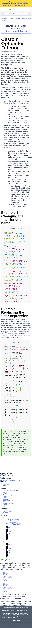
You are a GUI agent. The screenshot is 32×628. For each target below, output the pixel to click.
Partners (5, 502)
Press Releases (7, 576)
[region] (16, 617)
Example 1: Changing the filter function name (12, 218)
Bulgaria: (13, 523)
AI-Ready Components (14, 480)
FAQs (4, 506)
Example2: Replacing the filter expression (14, 312)
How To (12, 18)
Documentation (7, 493)
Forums (5, 496)
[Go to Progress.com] (5, 560)
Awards (5, 575)
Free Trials (6, 484)
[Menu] (3, 13)
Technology (6, 573)
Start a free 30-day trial (16, 31)
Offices (5, 580)
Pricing (5, 485)
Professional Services (9, 500)
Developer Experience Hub (10, 490)
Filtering (17, 18)
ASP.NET (12, 228)
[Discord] (7, 539)
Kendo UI (2, 477)
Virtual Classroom (8, 503)
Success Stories (7, 511)
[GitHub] (7, 537)
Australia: (13, 525)
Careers (5, 579)
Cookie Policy (16, 614)
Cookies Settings (16, 625)
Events (5, 504)
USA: (12, 519)
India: (12, 522)
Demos (5, 492)
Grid (8, 18)
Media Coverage (7, 577)
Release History (7, 495)
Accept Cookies (16, 621)
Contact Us (6, 518)
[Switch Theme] (29, 13)
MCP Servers (3, 480)
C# (18, 228)
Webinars (5, 499)
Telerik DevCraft (4, 474)
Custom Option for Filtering (12, 43)
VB (22, 228)
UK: (12, 520)
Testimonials (6, 512)
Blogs (4, 497)
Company (5, 572)
